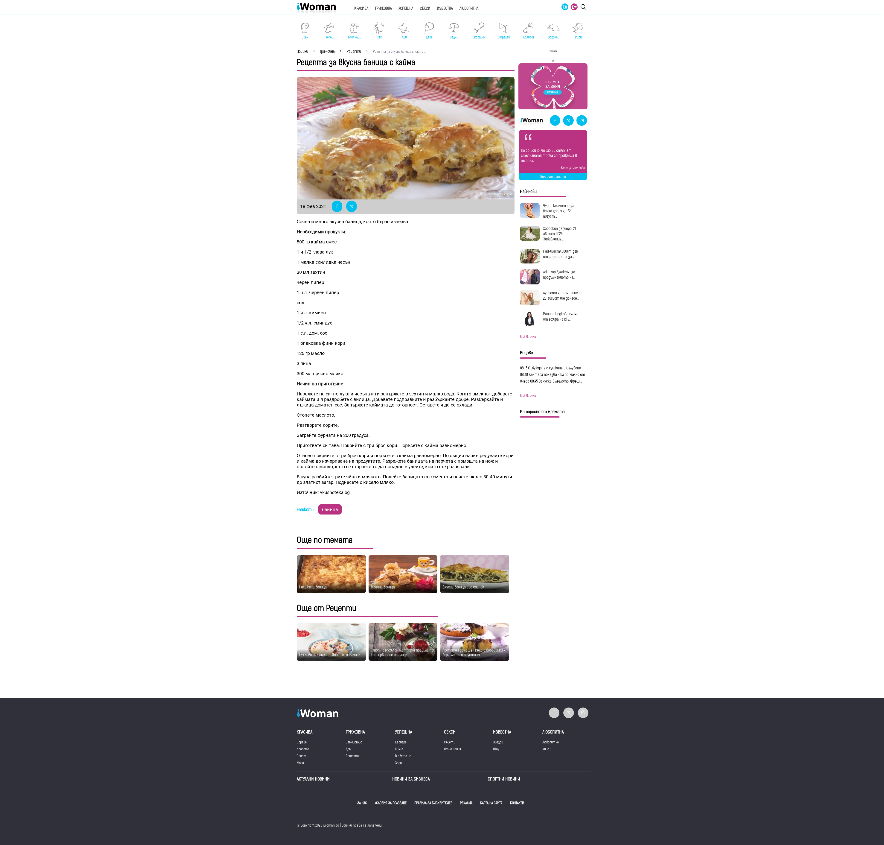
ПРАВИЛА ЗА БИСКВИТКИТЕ (433, 803)
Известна (445, 8)
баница (330, 509)
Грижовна (383, 8)
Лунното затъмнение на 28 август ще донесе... (562, 295)
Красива (361, 8)
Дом (348, 749)
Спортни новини (504, 779)
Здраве (302, 742)
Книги (546, 749)
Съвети (449, 742)
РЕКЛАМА (466, 803)
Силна (399, 749)
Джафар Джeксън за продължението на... (559, 274)
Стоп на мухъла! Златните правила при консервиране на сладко (403, 653)
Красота (303, 749)
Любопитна (468, 8)
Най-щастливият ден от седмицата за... (560, 254)
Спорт (301, 756)
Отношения (452, 749)
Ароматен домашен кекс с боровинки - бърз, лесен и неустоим (473, 653)
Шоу (496, 749)
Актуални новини (313, 779)
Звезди (498, 742)
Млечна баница (383, 587)
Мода (300, 763)
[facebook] (555, 120)
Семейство (354, 742)
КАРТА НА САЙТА (491, 803)
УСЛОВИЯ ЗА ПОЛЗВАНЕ (391, 803)
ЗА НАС (362, 803)
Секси (425, 8)
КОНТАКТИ (517, 803)
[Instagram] (582, 120)
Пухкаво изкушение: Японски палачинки (330, 655)
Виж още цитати (553, 176)
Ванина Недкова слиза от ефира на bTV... (560, 316)
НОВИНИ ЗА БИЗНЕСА (411, 779)
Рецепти (352, 756)
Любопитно (550, 742)
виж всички (528, 336)
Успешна (405, 8)
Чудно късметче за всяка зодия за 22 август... (558, 211)
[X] (568, 120)
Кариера (401, 742)
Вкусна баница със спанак (463, 587)
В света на (403, 756)
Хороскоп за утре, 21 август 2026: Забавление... (559, 234)
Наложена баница (313, 587)
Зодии (399, 763)
